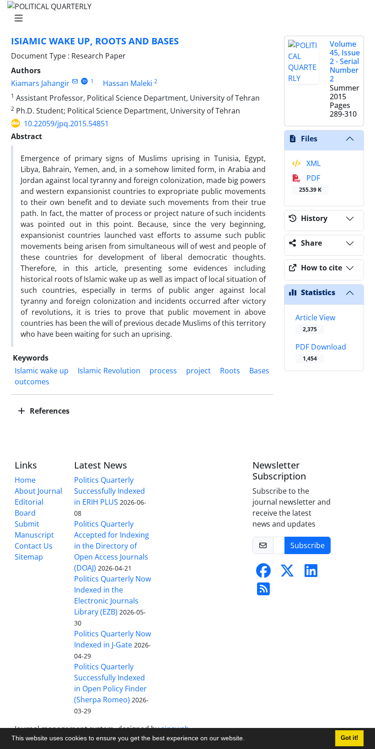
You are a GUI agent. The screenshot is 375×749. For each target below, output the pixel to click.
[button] (247, 739)
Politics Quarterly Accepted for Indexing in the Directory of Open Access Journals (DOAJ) (111, 546)
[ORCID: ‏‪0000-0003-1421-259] (84, 81)
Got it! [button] (349, 738)
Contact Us (34, 546)
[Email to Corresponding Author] (74, 81)
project (198, 371)
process (163, 371)
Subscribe (307, 545)
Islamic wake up (42, 371)
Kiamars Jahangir (40, 83)
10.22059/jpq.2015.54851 (66, 124)
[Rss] (263, 592)
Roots (230, 371)
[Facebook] (263, 573)
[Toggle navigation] (184, 18)
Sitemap (29, 557)
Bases (259, 371)
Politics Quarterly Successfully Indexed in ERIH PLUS (109, 491)
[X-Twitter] (287, 573)
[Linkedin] (311, 573)
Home (25, 480)
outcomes (32, 382)
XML (313, 163)
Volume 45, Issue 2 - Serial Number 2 (345, 61)
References (49, 411)
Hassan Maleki (127, 83)
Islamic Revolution (109, 371)
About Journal (38, 491)
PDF (310, 183)
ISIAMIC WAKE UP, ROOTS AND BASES (95, 41)
